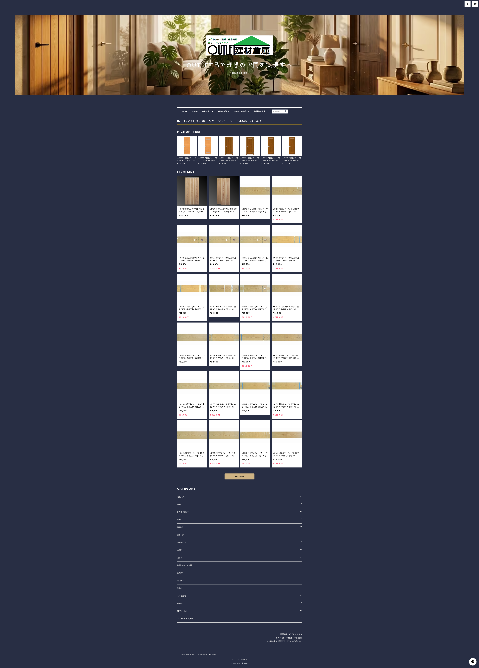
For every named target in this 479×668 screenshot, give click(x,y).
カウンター (181, 535)
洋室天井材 (181, 542)
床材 (179, 520)
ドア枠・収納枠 (183, 512)
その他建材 (181, 596)
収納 (179, 504)
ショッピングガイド (241, 111)
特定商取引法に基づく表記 (207, 654)
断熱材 (180, 573)
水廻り (179, 550)
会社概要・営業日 (260, 111)
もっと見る (239, 476)
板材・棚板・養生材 (184, 565)
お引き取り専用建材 (185, 619)
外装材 (180, 588)
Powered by (237, 663)
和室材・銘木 (182, 611)
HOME (184, 111)
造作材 (180, 558)
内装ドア (180, 497)
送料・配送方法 (223, 111)
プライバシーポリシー (186, 654)
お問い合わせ (207, 111)
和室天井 (180, 603)
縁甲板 (180, 527)
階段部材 (180, 580)
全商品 (194, 111)
